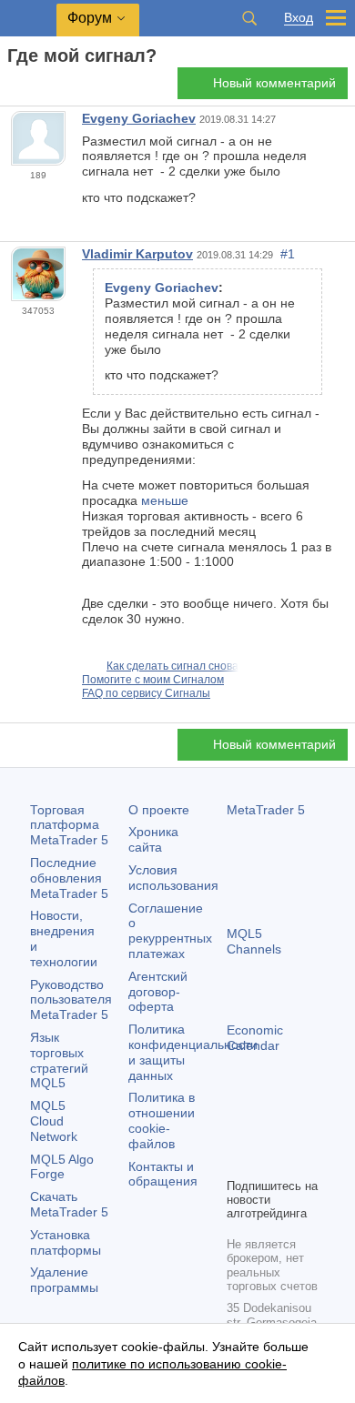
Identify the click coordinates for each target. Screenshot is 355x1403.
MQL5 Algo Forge (62, 1167)
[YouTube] (237, 1161)
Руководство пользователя (71, 1000)
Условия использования (173, 878)
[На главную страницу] (12, 88)
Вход (298, 18)
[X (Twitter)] (296, 1132)
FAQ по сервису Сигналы (146, 693)
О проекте (158, 809)
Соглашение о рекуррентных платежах (170, 931)
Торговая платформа (69, 825)
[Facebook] (237, 1132)
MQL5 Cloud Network (53, 1121)
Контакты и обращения (163, 1174)
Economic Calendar (255, 1038)
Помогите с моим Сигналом (153, 679)
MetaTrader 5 (266, 809)
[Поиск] (249, 18)
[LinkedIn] (267, 1161)
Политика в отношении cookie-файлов (161, 1120)
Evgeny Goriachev (139, 118)
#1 (287, 254)
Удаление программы (64, 1280)
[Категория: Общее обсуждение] (34, 88)
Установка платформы (65, 1242)
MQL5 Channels (254, 941)
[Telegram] (267, 1132)
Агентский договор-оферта (158, 991)
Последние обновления (69, 878)
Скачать (69, 1204)
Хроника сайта (153, 839)
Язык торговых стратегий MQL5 (59, 1060)
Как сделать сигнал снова (172, 666)
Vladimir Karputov (137, 254)
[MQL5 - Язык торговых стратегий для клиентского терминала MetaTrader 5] (28, 18)
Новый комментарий (274, 83)
